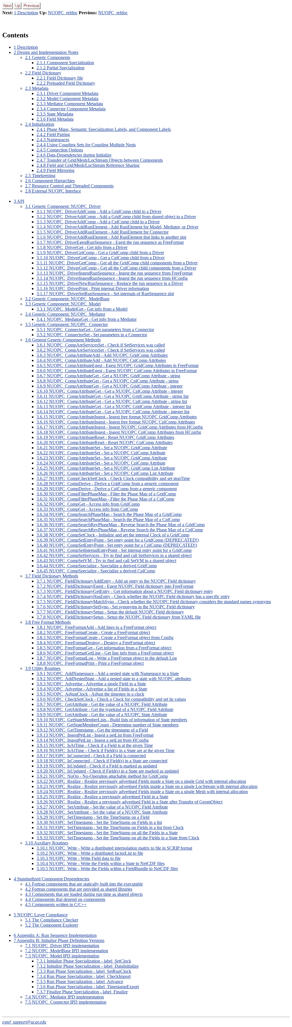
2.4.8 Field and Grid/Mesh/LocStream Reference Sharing (87, 165)
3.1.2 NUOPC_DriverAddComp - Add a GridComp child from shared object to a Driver (116, 216)
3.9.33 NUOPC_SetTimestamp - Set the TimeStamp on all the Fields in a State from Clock (117, 837)
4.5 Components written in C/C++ (56, 904)
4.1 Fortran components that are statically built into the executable (84, 884)
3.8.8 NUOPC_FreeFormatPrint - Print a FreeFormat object (90, 663)
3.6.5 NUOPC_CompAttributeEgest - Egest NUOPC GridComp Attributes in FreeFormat (117, 365)
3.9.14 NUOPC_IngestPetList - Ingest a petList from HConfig (92, 740)
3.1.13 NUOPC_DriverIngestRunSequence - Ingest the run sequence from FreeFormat (114, 273)
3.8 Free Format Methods (48, 622)
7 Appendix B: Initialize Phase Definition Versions (59, 940)
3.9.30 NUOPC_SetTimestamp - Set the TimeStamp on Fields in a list (99, 822)
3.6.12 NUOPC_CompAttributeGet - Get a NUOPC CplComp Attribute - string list (111, 401)
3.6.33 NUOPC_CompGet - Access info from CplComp (87, 509)
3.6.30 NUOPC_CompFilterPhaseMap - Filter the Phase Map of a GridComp (106, 493)
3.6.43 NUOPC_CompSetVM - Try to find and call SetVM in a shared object (106, 560)
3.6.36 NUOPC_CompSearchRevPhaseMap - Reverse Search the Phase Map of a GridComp (120, 524)
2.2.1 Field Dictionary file (59, 78)
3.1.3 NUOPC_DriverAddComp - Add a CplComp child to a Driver (98, 221)
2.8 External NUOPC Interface (53, 191)
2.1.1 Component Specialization (65, 62)
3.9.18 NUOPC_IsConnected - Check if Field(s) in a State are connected (101, 760)
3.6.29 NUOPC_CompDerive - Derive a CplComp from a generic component (106, 488)
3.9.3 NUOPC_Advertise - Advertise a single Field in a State (91, 683)
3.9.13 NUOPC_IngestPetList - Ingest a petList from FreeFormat (94, 735)
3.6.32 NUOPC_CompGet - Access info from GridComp (88, 504)
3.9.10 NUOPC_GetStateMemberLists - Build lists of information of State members (111, 719)
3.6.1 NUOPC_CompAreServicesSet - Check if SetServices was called (100, 345)
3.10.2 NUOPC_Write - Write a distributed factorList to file (89, 853)
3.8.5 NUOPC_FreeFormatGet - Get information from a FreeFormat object (103, 647)
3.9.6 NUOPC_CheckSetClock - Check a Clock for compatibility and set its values (111, 699)
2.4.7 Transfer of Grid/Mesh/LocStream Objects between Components (99, 160)
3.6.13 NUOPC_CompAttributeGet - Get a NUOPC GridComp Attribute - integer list (113, 406)
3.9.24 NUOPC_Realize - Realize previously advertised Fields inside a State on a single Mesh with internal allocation (142, 791)
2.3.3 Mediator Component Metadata (69, 103)
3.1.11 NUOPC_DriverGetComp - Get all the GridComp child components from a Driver (117, 262)
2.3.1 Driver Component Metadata (67, 93)
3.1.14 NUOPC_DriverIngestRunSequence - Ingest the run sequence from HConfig (112, 278)
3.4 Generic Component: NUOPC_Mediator (65, 314)
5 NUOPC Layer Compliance (41, 914)
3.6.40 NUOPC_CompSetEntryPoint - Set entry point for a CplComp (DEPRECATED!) (116, 545)
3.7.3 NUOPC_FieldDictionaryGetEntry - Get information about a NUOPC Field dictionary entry (124, 591)
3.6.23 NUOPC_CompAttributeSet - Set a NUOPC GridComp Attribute (101, 457)
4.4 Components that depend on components (65, 899)
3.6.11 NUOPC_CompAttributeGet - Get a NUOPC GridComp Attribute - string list (112, 396)
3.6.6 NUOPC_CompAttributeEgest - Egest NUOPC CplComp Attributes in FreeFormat (116, 370)
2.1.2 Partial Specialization (60, 67)
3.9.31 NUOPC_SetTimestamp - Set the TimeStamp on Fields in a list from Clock (110, 827)
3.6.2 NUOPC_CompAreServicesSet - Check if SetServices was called (100, 350)
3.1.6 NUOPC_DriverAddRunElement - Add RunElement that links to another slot (111, 237)
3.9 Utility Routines (42, 668)
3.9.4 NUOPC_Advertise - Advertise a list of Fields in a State (91, 688)
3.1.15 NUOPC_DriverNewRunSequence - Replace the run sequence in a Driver (109, 283)
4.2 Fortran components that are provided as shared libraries (78, 889)
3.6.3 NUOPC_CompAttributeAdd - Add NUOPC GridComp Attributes (102, 355)
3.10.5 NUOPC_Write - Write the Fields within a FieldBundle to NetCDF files (107, 868)
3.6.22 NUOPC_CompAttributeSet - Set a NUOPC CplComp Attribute (100, 452)
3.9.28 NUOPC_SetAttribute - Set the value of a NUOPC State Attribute (102, 812)
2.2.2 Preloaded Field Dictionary (65, 83)
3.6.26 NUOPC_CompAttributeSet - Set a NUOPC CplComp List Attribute (104, 473)
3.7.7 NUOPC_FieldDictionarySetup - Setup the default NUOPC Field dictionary (110, 611)
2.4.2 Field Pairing (53, 134)
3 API (19, 201)
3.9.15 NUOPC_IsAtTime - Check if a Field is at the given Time (94, 745)
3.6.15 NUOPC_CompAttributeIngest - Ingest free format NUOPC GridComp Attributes (116, 416)
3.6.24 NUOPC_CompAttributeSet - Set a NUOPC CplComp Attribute (100, 463)
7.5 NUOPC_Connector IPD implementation (65, 1002)
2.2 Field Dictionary (43, 72)
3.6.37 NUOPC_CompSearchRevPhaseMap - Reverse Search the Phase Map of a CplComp (119, 529)
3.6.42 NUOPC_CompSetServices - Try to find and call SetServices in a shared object (114, 555)
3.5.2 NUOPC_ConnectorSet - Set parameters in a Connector (91, 334)
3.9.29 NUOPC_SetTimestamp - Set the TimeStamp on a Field (92, 817)
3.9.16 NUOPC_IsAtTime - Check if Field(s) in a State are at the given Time (105, 750)
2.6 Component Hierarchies (50, 180)
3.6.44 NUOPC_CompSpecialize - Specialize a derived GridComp (96, 565)
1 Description (26, 12)
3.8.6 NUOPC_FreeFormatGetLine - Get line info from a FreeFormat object (105, 653)
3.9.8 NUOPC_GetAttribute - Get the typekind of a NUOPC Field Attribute (104, 709)
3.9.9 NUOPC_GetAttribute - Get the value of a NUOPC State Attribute (101, 714)
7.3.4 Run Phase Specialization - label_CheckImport (83, 976)
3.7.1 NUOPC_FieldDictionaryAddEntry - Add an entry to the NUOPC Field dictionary (116, 581)
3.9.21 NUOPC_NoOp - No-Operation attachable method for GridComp (102, 776)
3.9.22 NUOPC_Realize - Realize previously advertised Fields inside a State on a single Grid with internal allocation (141, 781)
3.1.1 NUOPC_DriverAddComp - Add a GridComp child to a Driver (98, 211)
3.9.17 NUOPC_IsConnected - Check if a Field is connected (91, 755)
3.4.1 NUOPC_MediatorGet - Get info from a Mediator (86, 319)
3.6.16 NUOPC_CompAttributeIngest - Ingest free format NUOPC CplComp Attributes (115, 422)
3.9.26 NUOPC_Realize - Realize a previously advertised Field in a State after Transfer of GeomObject (129, 801)
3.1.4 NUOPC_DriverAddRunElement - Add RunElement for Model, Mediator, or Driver (117, 226)
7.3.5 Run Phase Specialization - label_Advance (79, 981)
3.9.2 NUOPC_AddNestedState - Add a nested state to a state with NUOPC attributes (113, 678)
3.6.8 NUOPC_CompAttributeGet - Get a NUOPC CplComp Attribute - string (107, 380)
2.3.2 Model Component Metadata (67, 98)
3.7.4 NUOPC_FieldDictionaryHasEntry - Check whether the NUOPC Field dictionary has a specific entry (133, 596)
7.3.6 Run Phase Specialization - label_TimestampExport (87, 986)
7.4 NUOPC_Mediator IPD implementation (64, 996)
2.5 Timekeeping (40, 175)
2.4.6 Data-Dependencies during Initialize (73, 155)
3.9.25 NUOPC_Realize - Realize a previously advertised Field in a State (102, 796)
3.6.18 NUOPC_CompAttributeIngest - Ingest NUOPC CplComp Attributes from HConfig (118, 432)
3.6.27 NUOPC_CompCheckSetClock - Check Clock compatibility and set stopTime (113, 478)
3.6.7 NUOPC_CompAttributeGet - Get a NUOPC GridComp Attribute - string (108, 375)
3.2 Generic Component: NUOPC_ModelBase (67, 298)
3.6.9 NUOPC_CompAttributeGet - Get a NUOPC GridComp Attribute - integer (109, 386)
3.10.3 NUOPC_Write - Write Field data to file (78, 858)
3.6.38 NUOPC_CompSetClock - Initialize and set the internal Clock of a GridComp (112, 534)
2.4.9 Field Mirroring (55, 170)
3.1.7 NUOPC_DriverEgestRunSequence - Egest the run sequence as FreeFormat (110, 242)
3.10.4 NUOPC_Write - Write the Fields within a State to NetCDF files (100, 863)
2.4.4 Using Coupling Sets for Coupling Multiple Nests (86, 144)
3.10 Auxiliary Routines (46, 842)
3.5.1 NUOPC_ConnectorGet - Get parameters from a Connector (95, 329)
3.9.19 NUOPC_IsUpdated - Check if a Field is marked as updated (96, 765)
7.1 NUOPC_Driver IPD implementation (62, 945)
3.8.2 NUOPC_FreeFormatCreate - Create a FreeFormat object (93, 632)
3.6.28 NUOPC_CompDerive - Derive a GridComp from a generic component (107, 483)
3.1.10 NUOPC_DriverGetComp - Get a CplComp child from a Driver (100, 257)
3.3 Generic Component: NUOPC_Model (63, 303)
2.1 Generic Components (47, 57)
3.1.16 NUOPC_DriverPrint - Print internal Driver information (92, 288)
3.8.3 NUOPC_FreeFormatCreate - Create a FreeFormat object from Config (104, 637)
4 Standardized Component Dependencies (51, 878)
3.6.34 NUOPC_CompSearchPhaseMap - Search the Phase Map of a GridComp (109, 514)
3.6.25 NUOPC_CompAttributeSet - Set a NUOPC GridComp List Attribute (105, 468)
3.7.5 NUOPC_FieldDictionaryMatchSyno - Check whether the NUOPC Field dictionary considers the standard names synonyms (153, 601)
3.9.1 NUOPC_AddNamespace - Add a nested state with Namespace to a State (107, 673)
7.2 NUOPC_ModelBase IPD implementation (66, 950)
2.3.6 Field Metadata (55, 119)
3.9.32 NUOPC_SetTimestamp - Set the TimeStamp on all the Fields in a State (107, 832)
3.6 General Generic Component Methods (63, 339)
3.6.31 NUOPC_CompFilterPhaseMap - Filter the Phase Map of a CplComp (105, 499)
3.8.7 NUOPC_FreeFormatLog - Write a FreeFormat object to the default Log (106, 658)
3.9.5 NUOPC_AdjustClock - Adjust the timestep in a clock (90, 694)
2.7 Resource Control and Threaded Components (69, 185)
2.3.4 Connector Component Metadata (71, 108)
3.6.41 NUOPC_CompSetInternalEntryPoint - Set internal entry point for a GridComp (114, 550)
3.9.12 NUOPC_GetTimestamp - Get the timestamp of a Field (92, 730)
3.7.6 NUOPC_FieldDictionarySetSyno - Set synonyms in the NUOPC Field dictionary (115, 606)
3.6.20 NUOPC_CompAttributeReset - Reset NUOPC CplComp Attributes (104, 442)
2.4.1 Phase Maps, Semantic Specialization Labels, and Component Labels (103, 129)
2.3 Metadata (36, 88)
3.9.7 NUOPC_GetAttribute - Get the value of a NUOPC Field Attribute (101, 704)
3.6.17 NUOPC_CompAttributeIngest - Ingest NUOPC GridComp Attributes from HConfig (119, 427)
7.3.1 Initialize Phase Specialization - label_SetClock (83, 961)
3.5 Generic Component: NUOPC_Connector (66, 324)
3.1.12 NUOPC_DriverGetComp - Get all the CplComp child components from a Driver (116, 268)
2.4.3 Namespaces (52, 139)
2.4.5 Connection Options (59, 149)
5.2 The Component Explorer (51, 925)
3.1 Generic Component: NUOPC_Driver (63, 206)
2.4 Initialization (39, 124)
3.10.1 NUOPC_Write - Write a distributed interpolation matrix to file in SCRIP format (114, 848)
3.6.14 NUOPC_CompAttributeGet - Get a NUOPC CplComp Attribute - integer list (112, 411)
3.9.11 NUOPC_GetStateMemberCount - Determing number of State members (107, 724)
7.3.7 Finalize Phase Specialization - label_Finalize (82, 991)
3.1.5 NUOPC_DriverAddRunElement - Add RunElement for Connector (102, 232)
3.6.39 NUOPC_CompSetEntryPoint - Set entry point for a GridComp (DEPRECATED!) (117, 540)
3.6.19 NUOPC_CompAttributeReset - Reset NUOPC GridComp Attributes (105, 437)
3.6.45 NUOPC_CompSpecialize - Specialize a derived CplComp (95, 570)
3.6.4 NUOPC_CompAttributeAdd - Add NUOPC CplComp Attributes (101, 360)
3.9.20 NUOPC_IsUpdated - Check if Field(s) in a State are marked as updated (107, 771)
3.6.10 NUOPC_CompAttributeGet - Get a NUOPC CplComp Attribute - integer (109, 391)
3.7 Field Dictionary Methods (51, 576)
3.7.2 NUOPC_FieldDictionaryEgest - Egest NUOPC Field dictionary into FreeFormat (114, 586)
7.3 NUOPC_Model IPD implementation (62, 955)
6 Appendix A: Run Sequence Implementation (55, 935)
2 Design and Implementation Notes (46, 52)
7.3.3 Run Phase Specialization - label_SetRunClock (83, 971)
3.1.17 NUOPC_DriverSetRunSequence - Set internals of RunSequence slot (105, 293)
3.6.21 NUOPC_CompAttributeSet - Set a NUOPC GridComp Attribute (101, 447)
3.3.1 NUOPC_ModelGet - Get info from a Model (81, 309)
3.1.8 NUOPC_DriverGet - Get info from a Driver (81, 247)
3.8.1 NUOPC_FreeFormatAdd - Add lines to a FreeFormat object (96, 627)
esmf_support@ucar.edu (24, 1022)
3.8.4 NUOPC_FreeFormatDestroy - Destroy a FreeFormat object (95, 642)
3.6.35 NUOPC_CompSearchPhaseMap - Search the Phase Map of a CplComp (108, 519)
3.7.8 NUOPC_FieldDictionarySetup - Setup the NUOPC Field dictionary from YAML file (118, 617)
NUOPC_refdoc (63, 12)
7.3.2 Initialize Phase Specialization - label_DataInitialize (87, 966)
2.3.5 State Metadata (54, 114)
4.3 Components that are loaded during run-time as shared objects (84, 894)
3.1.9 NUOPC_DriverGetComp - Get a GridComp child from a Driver (100, 252)
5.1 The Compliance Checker (51, 919)
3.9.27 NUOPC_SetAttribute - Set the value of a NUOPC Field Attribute (102, 807)
